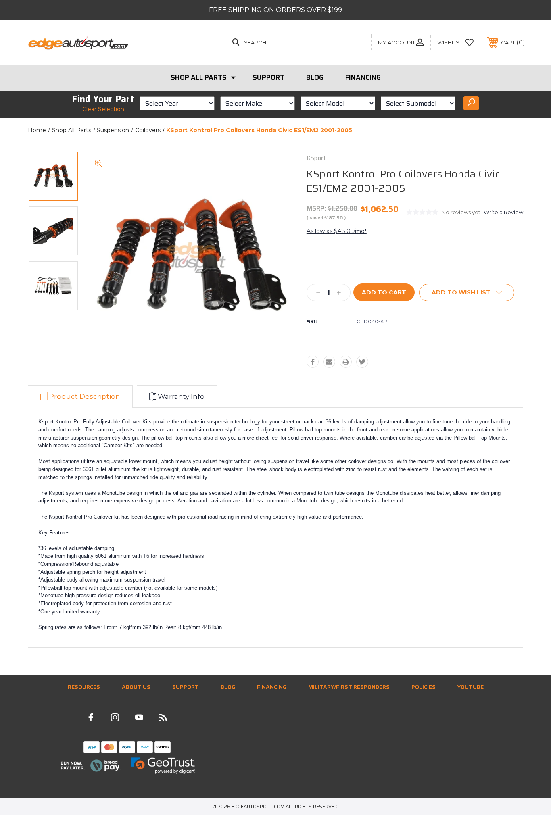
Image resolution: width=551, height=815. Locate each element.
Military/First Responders (349, 686)
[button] (90, 765)
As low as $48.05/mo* (337, 231)
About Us (136, 686)
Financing (363, 77)
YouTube (470, 686)
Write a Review (503, 212)
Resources (84, 686)
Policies (423, 686)
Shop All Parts (199, 77)
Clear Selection (103, 109)
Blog (315, 77)
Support (268, 77)
